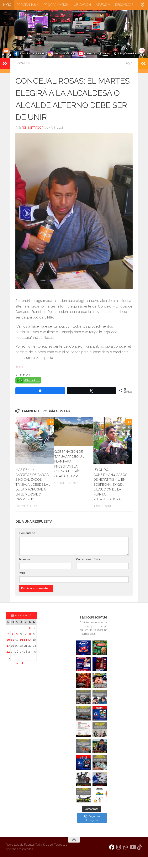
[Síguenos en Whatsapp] (125, 847)
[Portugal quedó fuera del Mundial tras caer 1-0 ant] (83, 680)
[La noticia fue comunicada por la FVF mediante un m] (83, 779)
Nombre (25, 559)
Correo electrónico (89, 559)
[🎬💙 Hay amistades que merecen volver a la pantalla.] (83, 664)
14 (25, 639)
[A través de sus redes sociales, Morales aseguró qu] (99, 746)
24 (8, 651)
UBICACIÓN (82, 5)
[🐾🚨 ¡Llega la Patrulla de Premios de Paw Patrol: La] (99, 647)
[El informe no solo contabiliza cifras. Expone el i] (83, 697)
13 (21, 639)
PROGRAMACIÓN (56, 5)
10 (8, 639)
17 (8, 645)
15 (29, 639)
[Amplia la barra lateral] (5, 63)
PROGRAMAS (26, 5)
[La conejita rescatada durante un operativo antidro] (99, 779)
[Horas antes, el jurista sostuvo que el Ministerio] (99, 697)
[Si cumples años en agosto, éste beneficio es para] (83, 647)
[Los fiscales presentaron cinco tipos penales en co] (99, 680)
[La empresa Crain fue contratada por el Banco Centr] (83, 713)
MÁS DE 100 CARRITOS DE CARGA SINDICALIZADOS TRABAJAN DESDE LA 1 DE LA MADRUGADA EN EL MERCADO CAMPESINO (32, 484)
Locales (22, 63)
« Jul (19, 663)
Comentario (28, 533)
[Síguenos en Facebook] (111, 847)
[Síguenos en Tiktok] (139, 847)
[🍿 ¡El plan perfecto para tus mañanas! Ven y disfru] (83, 762)
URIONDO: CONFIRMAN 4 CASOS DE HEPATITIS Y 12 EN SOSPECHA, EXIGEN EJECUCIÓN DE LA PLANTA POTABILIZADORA (110, 484)
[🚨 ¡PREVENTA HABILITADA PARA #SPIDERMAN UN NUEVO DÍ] (99, 664)
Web (22, 572)
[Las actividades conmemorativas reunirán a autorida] (83, 729)
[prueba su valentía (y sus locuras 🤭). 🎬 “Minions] (99, 795)
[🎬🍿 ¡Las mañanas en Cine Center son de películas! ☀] (99, 713)
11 (12, 639)
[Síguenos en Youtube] (132, 847)
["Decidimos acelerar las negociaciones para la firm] (99, 729)
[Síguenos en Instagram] (118, 847)
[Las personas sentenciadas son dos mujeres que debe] (83, 746)
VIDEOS (101, 5)
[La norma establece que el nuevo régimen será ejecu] (99, 762)
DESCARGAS (124, 5)
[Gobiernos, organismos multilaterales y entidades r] (83, 795)
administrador (32, 127)
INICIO (7, 5)
